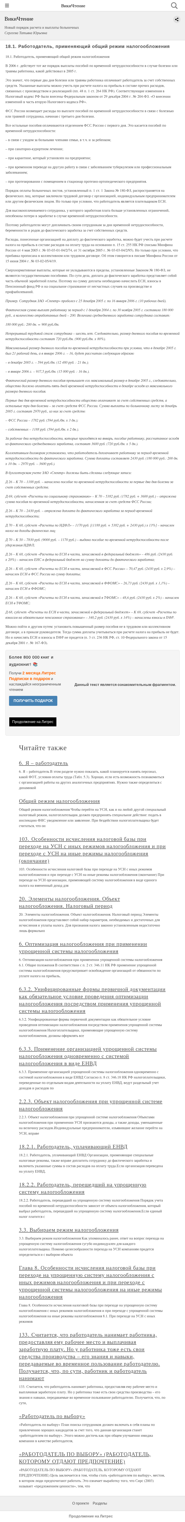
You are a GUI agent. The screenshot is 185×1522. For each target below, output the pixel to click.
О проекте (80, 1503)
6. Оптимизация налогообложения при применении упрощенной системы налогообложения (83, 947)
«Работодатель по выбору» (52, 1416)
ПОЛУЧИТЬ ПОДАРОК (33, 701)
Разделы (100, 1503)
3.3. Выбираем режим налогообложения (69, 1229)
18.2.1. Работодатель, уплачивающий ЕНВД (73, 1146)
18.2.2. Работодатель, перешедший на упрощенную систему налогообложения (82, 1188)
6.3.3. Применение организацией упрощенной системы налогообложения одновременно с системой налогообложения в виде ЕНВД (88, 1056)
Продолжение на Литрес (32, 722)
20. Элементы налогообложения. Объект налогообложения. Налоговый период (69, 902)
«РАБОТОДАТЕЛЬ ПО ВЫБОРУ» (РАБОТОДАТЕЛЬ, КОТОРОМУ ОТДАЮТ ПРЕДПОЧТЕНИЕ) (85, 1457)
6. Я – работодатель (43, 762)
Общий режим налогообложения (59, 800)
